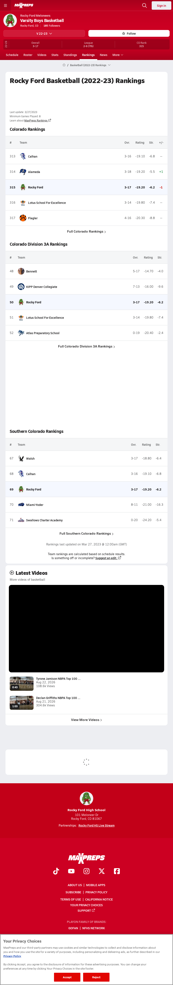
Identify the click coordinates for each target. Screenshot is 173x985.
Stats (54, 55)
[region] (86, 959)
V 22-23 (41, 33)
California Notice (99, 899)
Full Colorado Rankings (85, 231)
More (116, 55)
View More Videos (85, 719)
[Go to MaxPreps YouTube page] (71, 872)
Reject (96, 977)
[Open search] (144, 5)
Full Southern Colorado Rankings (85, 533)
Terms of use (70, 899)
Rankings (88, 55)
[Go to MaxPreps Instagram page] (86, 872)
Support (84, 910)
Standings (70, 55)
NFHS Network (93, 928)
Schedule (12, 55)
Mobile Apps (95, 885)
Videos (41, 55)
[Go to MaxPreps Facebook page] (117, 872)
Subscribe (73, 892)
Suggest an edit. (106, 558)
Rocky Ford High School (86, 809)
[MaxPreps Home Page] (64, 65)
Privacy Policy (96, 892)
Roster (27, 55)
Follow (131, 33)
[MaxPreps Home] (23, 5)
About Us (75, 885)
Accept (67, 977)
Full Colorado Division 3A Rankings (85, 346)
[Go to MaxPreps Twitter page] (101, 872)
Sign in (161, 5)
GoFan (73, 928)
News (103, 55)
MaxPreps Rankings (35, 120)
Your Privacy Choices (86, 905)
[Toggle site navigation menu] (5, 5)
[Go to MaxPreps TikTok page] (56, 872)
